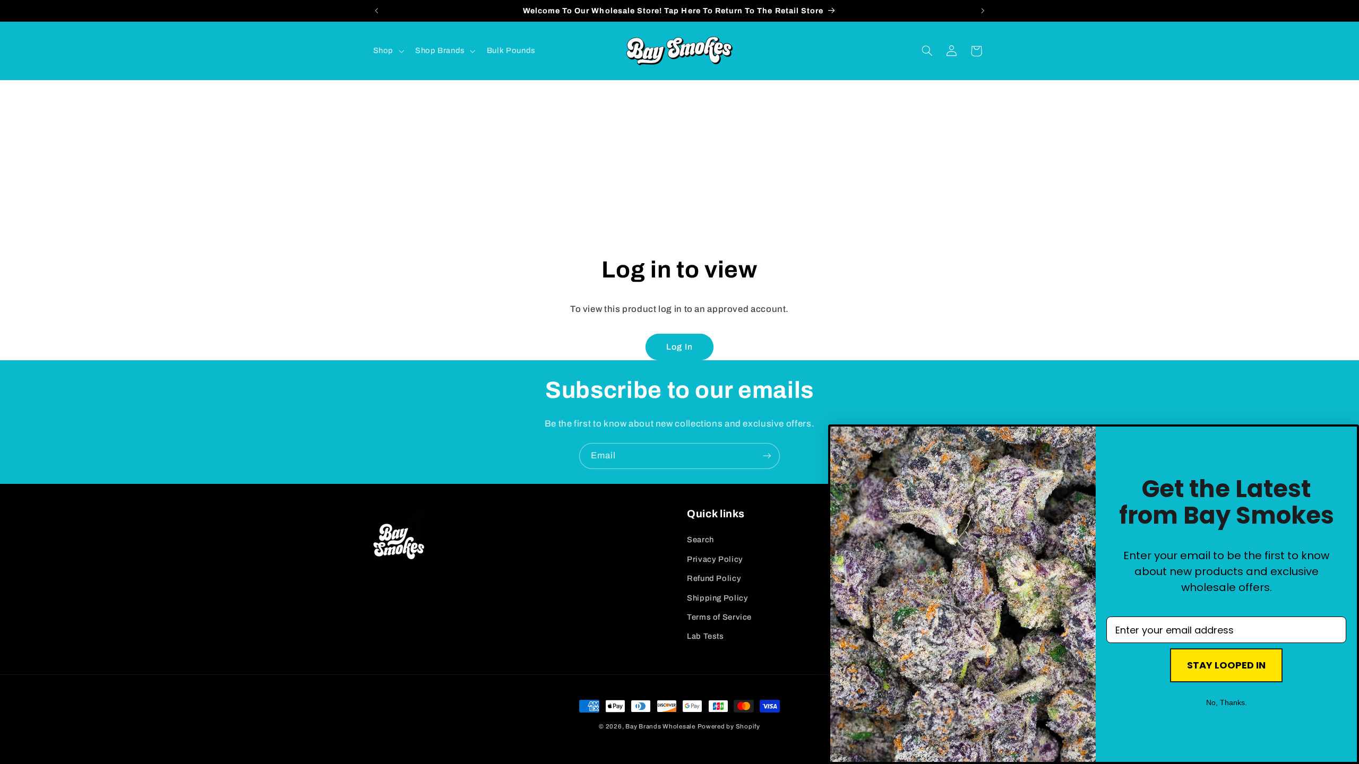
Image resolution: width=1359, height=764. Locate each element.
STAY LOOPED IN (1226, 665)
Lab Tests (705, 636)
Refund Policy (714, 578)
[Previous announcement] (376, 10)
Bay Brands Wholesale (660, 726)
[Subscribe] (767, 456)
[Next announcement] (982, 10)
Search (700, 539)
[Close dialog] (844, 440)
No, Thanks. (1226, 702)
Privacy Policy (715, 559)
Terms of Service (719, 617)
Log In (679, 346)
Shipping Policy (717, 598)
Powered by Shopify (729, 726)
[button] (387, 51)
